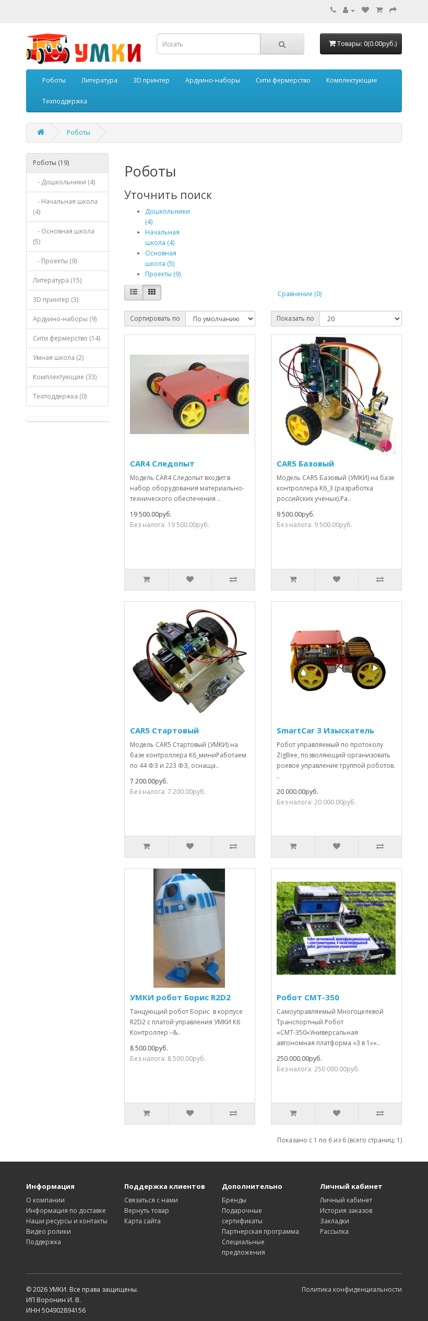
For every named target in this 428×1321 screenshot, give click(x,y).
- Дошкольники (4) (64, 182)
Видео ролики (48, 1231)
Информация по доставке (66, 1210)
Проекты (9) (163, 274)
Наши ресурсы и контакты (67, 1221)
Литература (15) (57, 280)
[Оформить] (393, 10)
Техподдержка (64, 101)
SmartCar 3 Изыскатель (325, 730)
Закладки (334, 1221)
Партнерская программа (260, 1231)
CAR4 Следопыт (162, 463)
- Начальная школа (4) (65, 206)
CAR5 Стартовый (164, 730)
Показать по (295, 318)
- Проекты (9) (55, 260)
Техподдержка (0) (60, 396)
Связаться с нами (151, 1200)
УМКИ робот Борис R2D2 (180, 997)
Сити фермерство (283, 80)
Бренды (234, 1200)
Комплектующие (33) (65, 376)
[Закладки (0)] (365, 10)
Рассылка (334, 1231)
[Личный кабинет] (349, 10)
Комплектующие (351, 80)
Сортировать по (155, 318)
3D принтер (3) (55, 299)
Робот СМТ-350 (308, 997)
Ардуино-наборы (212, 80)
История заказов (346, 1210)
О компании (45, 1200)
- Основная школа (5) (63, 236)
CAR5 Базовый (305, 463)
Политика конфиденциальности (352, 1289)
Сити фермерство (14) (66, 338)
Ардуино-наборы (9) (65, 318)
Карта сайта (142, 1221)
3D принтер (151, 80)
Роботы (54, 80)
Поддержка (43, 1241)
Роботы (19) (51, 162)
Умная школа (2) (58, 357)
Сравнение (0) (300, 293)
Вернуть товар (146, 1210)
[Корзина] (379, 10)
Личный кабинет (346, 1200)
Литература (99, 80)
